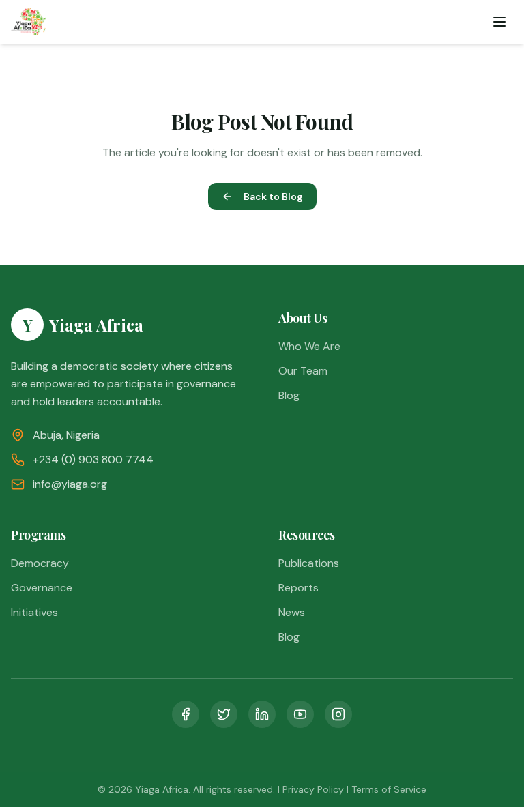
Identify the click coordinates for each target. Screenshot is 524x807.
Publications (308, 563)
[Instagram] (338, 714)
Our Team (303, 371)
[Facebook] (185, 714)
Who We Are (309, 346)
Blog (289, 395)
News (291, 612)
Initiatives (34, 612)
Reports (298, 588)
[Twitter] (223, 714)
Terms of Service (388, 789)
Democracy (40, 563)
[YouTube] (300, 714)
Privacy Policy (313, 789)
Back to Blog (273, 196)
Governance (41, 588)
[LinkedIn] (262, 714)
